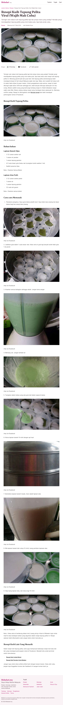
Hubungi (9, 691)
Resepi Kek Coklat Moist (13, 657)
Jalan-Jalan (40, 686)
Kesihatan (39, 684)
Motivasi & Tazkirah (28, 686)
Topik (55, 2)
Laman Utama (5, 8)
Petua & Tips (53, 684)
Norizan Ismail (35, 92)
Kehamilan (26, 684)
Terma (12, 693)
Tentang (3, 691)
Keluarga (39, 682)
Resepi (11, 8)
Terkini (49, 2)
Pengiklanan (16, 691)
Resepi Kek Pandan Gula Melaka (16, 660)
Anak (51, 682)
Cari (60, 2)
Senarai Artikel (5, 693)
